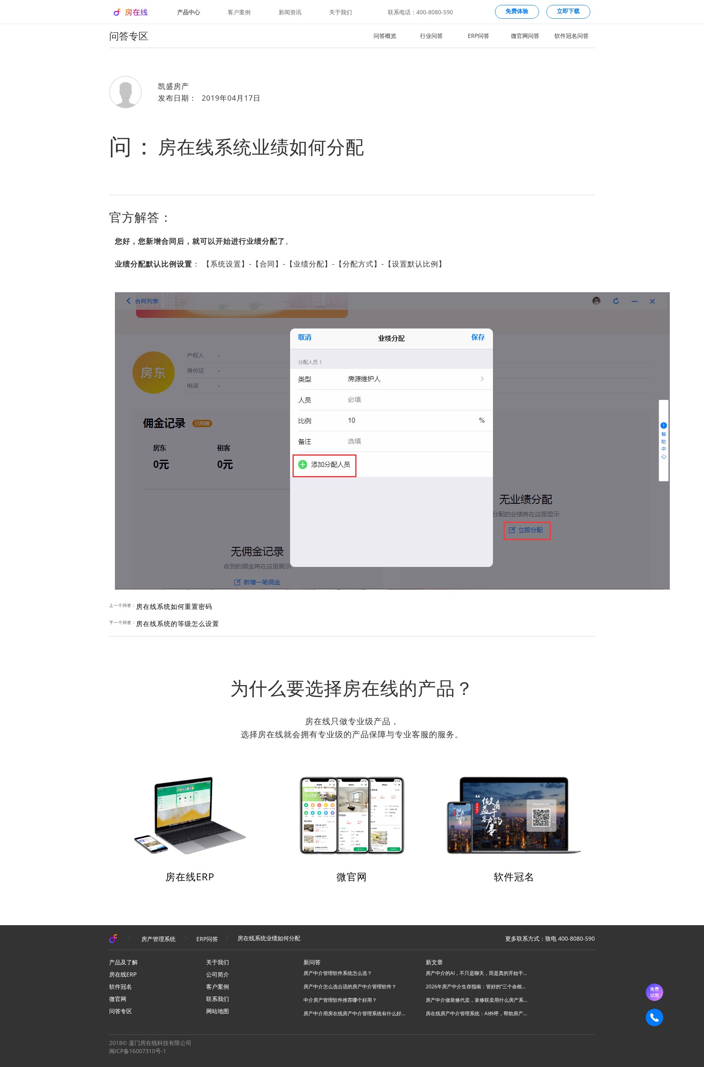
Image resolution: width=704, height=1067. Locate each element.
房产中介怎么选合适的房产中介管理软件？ (350, 986)
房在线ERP (189, 876)
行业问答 (431, 36)
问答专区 (120, 1011)
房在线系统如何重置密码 (174, 606)
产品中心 (188, 12)
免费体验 (517, 11)
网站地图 (217, 1011)
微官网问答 (525, 36)
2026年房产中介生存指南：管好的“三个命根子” (477, 986)
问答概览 (385, 36)
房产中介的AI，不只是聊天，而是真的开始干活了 (477, 973)
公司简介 (217, 974)
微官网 (352, 876)
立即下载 (568, 11)
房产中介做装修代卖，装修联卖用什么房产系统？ (477, 999)
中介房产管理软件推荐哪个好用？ (340, 999)
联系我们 (217, 999)
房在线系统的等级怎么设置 (177, 623)
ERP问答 (478, 36)
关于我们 (340, 12)
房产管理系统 (158, 939)
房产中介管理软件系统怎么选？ (338, 973)
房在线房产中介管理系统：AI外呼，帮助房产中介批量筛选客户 (477, 1013)
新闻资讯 (290, 12)
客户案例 (239, 12)
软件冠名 (514, 876)
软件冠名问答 (571, 36)
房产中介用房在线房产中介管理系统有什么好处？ (354, 1013)
